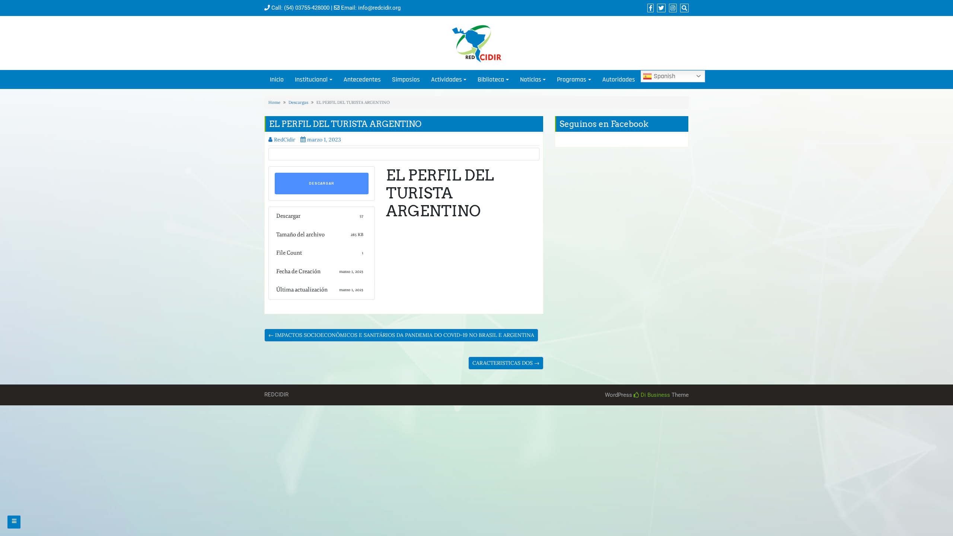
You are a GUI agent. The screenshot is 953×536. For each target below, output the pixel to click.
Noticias (530, 79)
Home (274, 102)
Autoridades (618, 79)
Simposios (406, 79)
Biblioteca (491, 79)
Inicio (277, 79)
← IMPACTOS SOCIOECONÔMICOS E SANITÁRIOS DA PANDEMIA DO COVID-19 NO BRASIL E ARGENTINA (401, 335)
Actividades (446, 79)
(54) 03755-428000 (306, 7)
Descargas (298, 102)
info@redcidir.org (379, 7)
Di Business (654, 395)
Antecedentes (362, 79)
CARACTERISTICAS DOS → (505, 363)
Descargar (321, 183)
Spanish (663, 76)
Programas (571, 79)
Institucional (311, 79)
